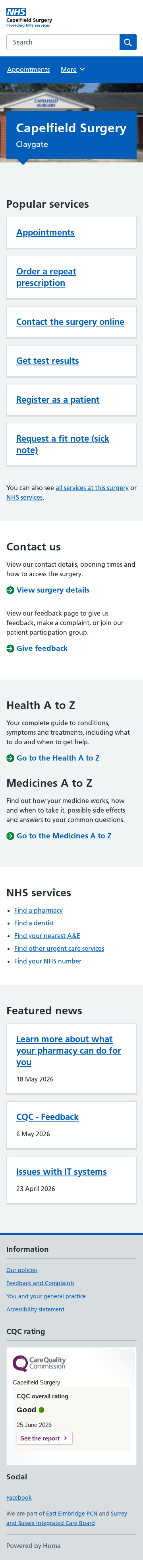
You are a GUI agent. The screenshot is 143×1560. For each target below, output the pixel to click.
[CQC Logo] (39, 1364)
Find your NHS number (47, 961)
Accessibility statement (35, 1309)
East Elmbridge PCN (71, 1513)
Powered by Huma (33, 1546)
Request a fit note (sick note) (62, 444)
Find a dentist (34, 923)
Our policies (21, 1270)
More (72, 69)
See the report (40, 1438)
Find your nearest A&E (47, 936)
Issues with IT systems (61, 1171)
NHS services (24, 497)
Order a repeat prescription (46, 277)
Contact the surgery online (70, 321)
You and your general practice (46, 1296)
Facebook (19, 1497)
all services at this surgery (92, 488)
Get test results (47, 360)
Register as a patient (58, 399)
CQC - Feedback (47, 1116)
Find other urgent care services (59, 948)
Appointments (28, 69)
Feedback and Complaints (40, 1283)
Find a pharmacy (38, 910)
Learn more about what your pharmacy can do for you (68, 1050)
